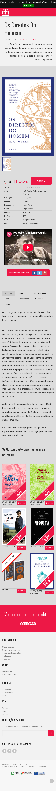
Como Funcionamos (11, 650)
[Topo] (52, 781)
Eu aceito (28, 5)
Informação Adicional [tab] (37, 293)
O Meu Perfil (7, 671)
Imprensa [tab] (8, 299)
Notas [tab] (7, 304)
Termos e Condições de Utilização (14, 766)
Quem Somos (8, 647)
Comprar (21, 503)
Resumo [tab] (8, 293)
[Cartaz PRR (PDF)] (28, 773)
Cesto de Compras (10, 674)
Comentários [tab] (24, 299)
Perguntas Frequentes (11, 653)
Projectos (6, 708)
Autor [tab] (21, 293)
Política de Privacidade (37, 766)
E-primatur (6, 690)
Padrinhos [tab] (39, 299)
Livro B (5, 696)
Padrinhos (6, 656)
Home (8, 39)
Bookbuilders (7, 693)
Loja (15, 39)
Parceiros (6, 659)
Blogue (5, 714)
